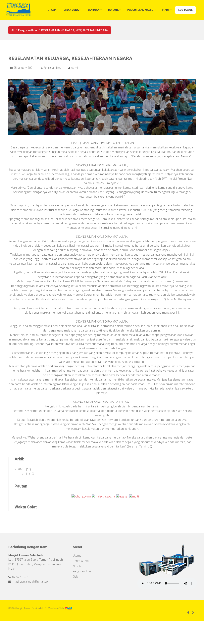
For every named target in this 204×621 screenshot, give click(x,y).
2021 (21, 469)
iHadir (166, 10)
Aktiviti (77, 566)
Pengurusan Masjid (140, 10)
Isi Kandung (71, 10)
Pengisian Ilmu (27, 30)
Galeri (76, 576)
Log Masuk (185, 10)
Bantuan (93, 10)
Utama (52, 10)
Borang (113, 10)
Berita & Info (81, 561)
